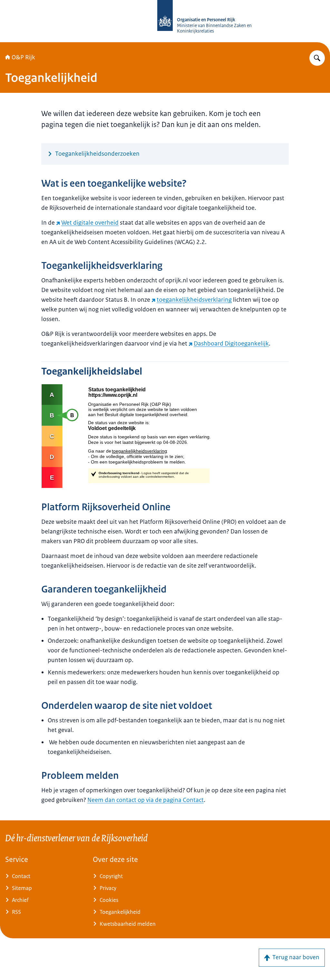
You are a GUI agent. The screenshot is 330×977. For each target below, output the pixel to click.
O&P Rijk (23, 57)
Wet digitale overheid (90, 223)
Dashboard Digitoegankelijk (231, 343)
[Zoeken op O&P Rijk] (317, 58)
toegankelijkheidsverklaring (194, 300)
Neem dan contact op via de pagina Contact (145, 800)
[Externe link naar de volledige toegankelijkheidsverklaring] (165, 436)
